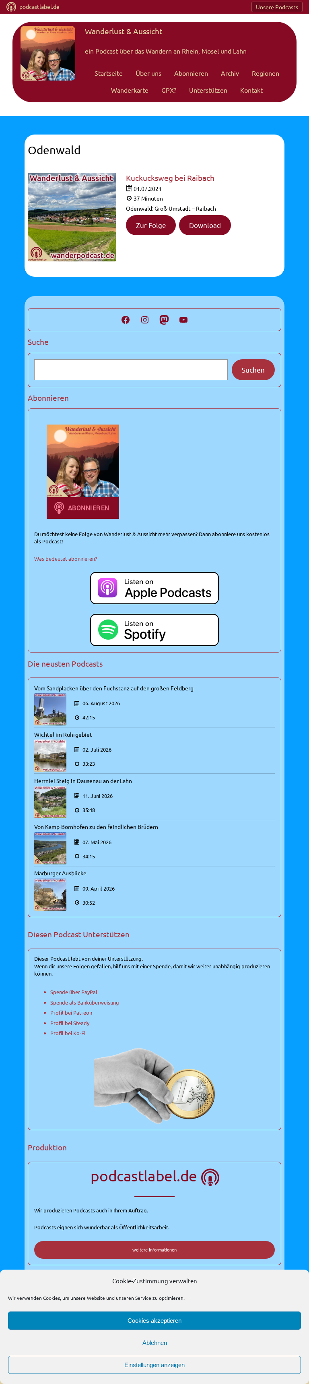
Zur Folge (151, 225)
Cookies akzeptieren (154, 1320)
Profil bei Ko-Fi (67, 1033)
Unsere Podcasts (277, 6)
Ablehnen (154, 1342)
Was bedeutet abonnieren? (65, 558)
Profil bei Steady (69, 1022)
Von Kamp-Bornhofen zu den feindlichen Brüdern (96, 826)
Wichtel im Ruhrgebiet (63, 734)
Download (205, 225)
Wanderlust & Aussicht (124, 31)
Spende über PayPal (73, 991)
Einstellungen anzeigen (154, 1364)
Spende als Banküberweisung (84, 1002)
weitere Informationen (154, 1249)
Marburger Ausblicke (60, 872)
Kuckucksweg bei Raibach (170, 177)
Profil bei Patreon (71, 1012)
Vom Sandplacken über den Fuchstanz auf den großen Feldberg (114, 688)
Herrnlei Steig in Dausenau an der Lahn (83, 780)
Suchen (253, 369)
